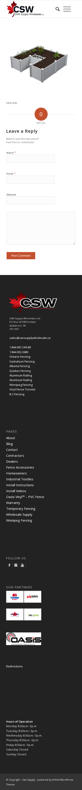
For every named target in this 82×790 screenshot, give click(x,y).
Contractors (15, 455)
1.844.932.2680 (18, 352)
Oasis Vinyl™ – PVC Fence (25, 497)
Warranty (13, 502)
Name (11, 153)
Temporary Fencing (20, 508)
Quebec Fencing (20, 371)
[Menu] (67, 9)
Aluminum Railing (20, 375)
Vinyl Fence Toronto (22, 389)
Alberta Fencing (19, 366)
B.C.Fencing (16, 394)
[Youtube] (22, 565)
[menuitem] (57, 9)
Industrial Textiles (19, 479)
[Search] (57, 9)
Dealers (12, 461)
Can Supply (28, 779)
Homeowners (16, 473)
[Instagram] (16, 565)
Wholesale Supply (19, 514)
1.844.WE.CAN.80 (20, 347)
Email (11, 173)
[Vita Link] (39, 96)
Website (11, 194)
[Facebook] (9, 565)
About (10, 438)
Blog (9, 443)
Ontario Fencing (19, 357)
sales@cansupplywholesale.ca (30, 338)
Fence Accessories (20, 467)
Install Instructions (20, 485)
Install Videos (16, 491)
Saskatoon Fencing (22, 361)
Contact (12, 449)
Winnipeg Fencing (21, 385)
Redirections (14, 666)
